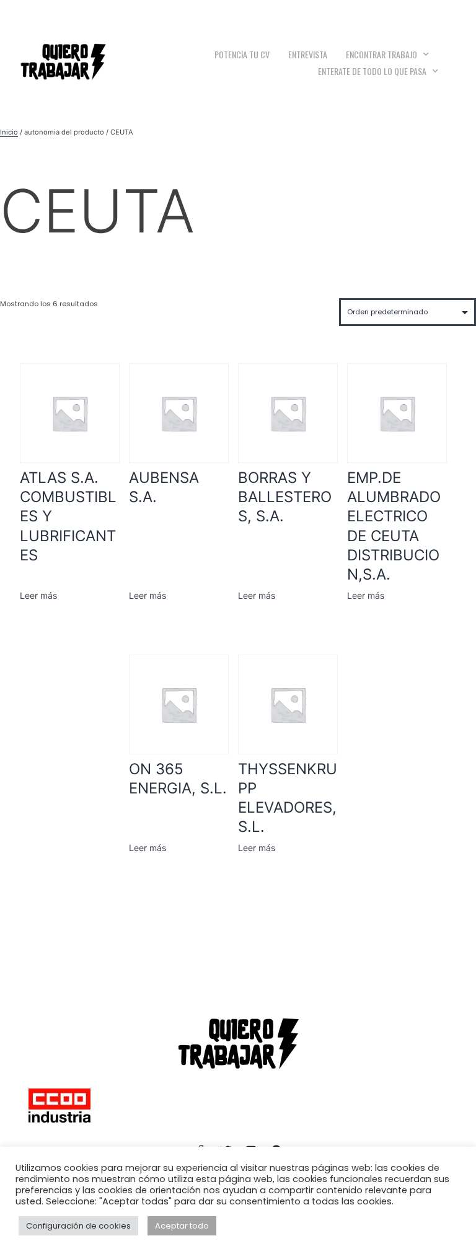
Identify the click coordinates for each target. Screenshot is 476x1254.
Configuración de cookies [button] (78, 1226)
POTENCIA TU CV (242, 54)
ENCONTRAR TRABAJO (381, 54)
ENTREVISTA (307, 54)
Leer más (38, 595)
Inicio (9, 132)
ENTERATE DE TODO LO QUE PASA (372, 70)
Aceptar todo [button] (182, 1226)
